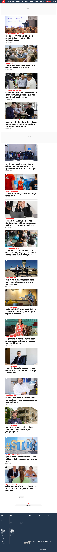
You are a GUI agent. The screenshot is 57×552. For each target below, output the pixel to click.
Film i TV (39, 518)
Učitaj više (21, 497)
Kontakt (11, 535)
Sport (13, 1)
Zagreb (2, 520)
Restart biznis (30, 517)
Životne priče (21, 522)
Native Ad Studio (3, 543)
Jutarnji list (2, 529)
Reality (48, 519)
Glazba (39, 520)
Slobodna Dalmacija (3, 530)
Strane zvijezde (49, 518)
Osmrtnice (41, 1)
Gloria (1, 536)
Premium (18, 1)
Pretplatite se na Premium (42, 541)
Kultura (26, 1)
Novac (31, 1)
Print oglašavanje (12, 534)
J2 (22, 1)
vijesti (2, 515)
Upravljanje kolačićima (13, 536)
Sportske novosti (3, 531)
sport (11, 515)
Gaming (21, 523)
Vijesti (9, 1)
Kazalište (40, 521)
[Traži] (55, 1)
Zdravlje (21, 519)
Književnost (40, 519)
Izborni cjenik (11, 532)
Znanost (21, 518)
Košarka (11, 519)
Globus (2, 532)
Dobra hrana (2, 535)
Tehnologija (21, 517)
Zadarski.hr (2, 540)
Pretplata (48, 1)
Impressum (11, 529)
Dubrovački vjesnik (3, 538)
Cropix (1, 542)
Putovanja (21, 521)
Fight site (11, 521)
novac (30, 515)
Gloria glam (2, 537)
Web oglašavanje (12, 533)
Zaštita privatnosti (12, 531)
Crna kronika (2, 519)
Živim (1, 539)
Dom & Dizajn (2, 534)
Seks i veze (21, 520)
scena (49, 515)
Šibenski (2, 541)
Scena (36, 1)
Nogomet (11, 518)
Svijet (1, 518)
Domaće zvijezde (50, 517)
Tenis (11, 520)
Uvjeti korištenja (12, 530)
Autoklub (2, 533)
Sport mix (11, 522)
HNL (10, 517)
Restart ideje (30, 518)
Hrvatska (2, 517)
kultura (40, 515)
